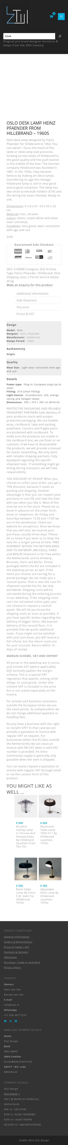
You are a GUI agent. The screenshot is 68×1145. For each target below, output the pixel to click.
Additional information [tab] (33, 293)
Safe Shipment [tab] (27, 300)
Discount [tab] (23, 307)
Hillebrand (45, 273)
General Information (17, 936)
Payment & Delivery (16, 952)
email (57, 770)
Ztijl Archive (48, 269)
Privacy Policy (12, 967)
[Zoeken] (60, 36)
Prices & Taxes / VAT (16, 947)
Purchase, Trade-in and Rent (22, 962)
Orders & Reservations (18, 941)
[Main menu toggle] (61, 16)
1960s (30, 341)
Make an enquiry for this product (30, 285)
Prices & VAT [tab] (25, 314)
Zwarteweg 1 (12, 1093)
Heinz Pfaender (25, 273)
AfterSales (10, 957)
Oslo (57, 273)
